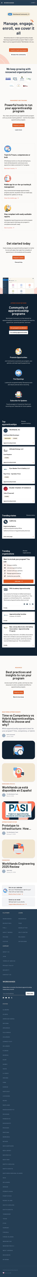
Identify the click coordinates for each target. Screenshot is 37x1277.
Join (4, 956)
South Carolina (8, 1205)
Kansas (5, 1087)
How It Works (8, 932)
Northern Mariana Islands (13, 1173)
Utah (4, 1223)
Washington (7, 1241)
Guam (4, 1059)
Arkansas (6, 1028)
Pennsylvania (8, 1191)
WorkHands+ (7, 918)
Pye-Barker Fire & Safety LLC (19, 468)
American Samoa (9, 1018)
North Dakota (8, 1168)
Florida (5, 1050)
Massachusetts (8, 1109)
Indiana (5, 1078)
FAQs (20, 923)
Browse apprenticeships (26, 422)
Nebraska (6, 1137)
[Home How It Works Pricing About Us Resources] (8, 2)
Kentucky (6, 1091)
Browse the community (18, 54)
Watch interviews (18, 697)
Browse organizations (27, 551)
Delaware (6, 1046)
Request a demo (18, 125)
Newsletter (22, 927)
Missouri (6, 1127)
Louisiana (6, 1096)
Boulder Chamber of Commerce (20, 488)
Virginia (6, 1232)
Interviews (22, 941)
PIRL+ (5, 927)
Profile (5, 608)
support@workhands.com (17, 904)
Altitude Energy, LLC (16, 449)
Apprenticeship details (10, 443)
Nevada (5, 1141)
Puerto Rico (7, 1196)
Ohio (4, 1177)
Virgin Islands (8, 1236)
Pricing (5, 937)
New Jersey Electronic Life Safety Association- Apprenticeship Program (21, 629)
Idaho (5, 1068)
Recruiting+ (7, 923)
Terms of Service (9, 961)
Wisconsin (6, 1255)
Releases (21, 937)
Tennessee (7, 1214)
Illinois (6, 1073)
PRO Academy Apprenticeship (19, 588)
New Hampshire (8, 1146)
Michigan (6, 1114)
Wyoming (6, 1259)
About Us (6, 952)
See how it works (9, 168)
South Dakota (8, 1209)
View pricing (18, 262)
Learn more (18, 130)
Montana (6, 1132)
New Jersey (7, 1150)
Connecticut (7, 1041)
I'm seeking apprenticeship (18, 332)
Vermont (6, 1227)
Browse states (30, 515)
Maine (5, 1100)
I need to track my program (18, 50)
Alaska (5, 1014)
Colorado (6, 1037)
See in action (8, 227)
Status (5, 941)
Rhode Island (7, 1200)
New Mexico (7, 1155)
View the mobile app (10, 198)
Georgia (6, 1055)
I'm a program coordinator (18, 328)
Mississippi (7, 1123)
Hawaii (5, 1064)
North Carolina (8, 1164)
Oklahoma (6, 1182)
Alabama (6, 1009)
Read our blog (18, 692)
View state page (8, 536)
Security (6, 970)
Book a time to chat (15, 894)
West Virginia (8, 1250)
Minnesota (6, 1118)
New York (6, 1159)
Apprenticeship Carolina (17, 614)
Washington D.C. (9, 1246)
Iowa (4, 1082)
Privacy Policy (8, 965)
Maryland (6, 1105)
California (12, 521)
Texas (5, 1218)
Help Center (23, 932)
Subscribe (30, 993)
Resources (22, 918)
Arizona (6, 1023)
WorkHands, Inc (14, 430)
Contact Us (7, 974)
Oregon (5, 1187)
